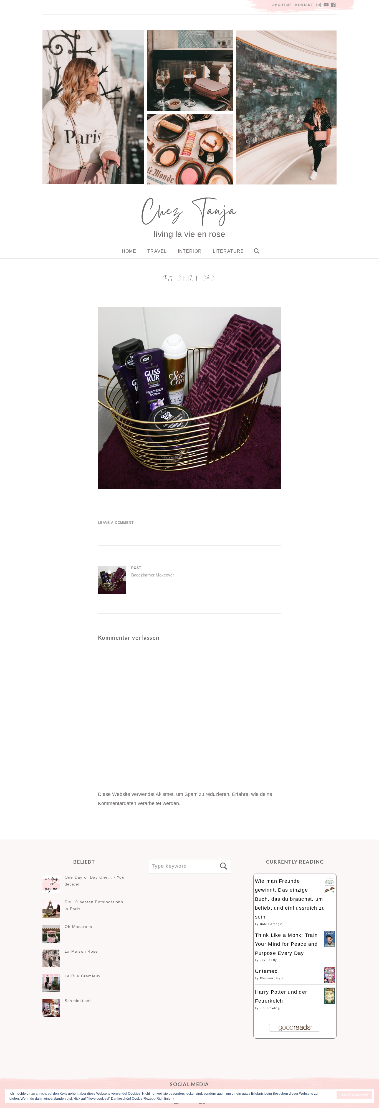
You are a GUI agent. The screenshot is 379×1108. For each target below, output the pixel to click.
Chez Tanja (189, 213)
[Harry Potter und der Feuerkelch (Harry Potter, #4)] (329, 1002)
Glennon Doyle (272, 978)
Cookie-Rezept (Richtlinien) (153, 1099)
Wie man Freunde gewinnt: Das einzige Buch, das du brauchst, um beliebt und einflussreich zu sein (290, 899)
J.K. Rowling (270, 1008)
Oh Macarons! (79, 926)
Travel (157, 251)
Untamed (266, 971)
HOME (129, 251)
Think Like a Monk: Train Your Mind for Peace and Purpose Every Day (286, 944)
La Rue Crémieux (83, 976)
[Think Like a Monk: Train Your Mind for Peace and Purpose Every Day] (329, 945)
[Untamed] (329, 981)
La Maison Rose (81, 951)
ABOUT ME (282, 5)
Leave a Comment (116, 523)
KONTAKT (304, 5)
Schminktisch (78, 1000)
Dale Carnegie (271, 923)
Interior (190, 251)
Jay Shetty (268, 960)
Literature (228, 251)
